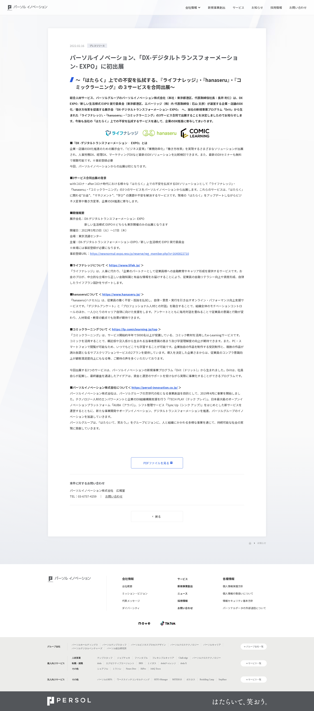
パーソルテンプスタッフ (114, 644)
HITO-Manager (161, 679)
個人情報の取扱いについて (238, 593)
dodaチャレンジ (168, 663)
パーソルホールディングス (85, 644)
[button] (193, 7)
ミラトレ (117, 669)
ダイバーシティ (131, 608)
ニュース (183, 593)
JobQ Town (155, 669)
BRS (141, 663)
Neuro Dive (131, 669)
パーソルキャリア (212, 644)
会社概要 (127, 586)
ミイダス (152, 663)
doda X (183, 663)
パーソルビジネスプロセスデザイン (148, 644)
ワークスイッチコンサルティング (133, 679)
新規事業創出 (216, 7)
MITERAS (177, 679)
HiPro (143, 669)
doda (99, 663)
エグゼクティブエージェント (120, 663)
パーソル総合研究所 (116, 648)
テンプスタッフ (104, 658)
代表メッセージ (131, 601)
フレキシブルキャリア (163, 658)
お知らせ (257, 7)
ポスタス (190, 679)
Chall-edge (183, 658)
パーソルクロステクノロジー (184, 644)
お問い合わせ (298, 7)
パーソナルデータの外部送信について (244, 608)
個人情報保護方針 (233, 586)
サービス (238, 7)
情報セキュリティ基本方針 (238, 601)
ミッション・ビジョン (135, 593)
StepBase (223, 679)
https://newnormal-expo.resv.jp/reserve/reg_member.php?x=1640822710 (139, 253)
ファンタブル (141, 658)
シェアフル (102, 669)
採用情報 (276, 7)
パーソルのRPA (104, 679)
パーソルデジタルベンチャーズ (87, 648)
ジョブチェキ (123, 658)
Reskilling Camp (207, 679)
